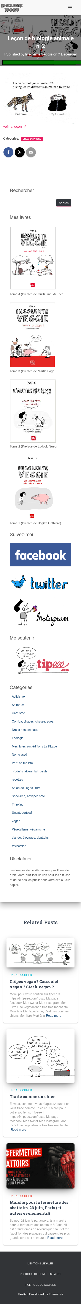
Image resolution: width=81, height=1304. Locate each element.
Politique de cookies (40, 1284)
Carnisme (18, 713)
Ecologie (18, 738)
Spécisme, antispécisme (28, 796)
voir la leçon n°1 (15, 126)
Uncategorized (32, 138)
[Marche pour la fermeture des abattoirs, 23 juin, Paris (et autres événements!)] (40, 1165)
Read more (53, 1015)
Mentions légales (40, 1263)
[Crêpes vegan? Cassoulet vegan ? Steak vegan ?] (40, 952)
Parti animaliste (22, 763)
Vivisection (19, 846)
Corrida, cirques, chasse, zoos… (34, 721)
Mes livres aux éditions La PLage (34, 746)
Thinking (18, 804)
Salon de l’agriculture (26, 788)
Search (64, 203)
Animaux (18, 705)
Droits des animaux (25, 729)
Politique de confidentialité (40, 1274)
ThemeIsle (56, 1294)
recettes (17, 779)
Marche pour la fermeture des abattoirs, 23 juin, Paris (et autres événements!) (39, 1208)
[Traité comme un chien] (40, 1055)
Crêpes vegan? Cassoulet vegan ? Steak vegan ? (34, 984)
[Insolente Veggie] (13, 7)
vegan (16, 821)
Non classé (19, 754)
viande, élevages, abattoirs (30, 837)
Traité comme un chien (33, 1096)
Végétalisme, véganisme (28, 829)
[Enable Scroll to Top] (72, 1295)
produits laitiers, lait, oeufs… (31, 771)
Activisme (18, 696)
